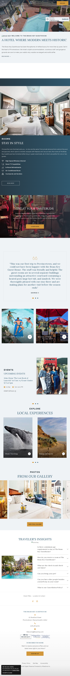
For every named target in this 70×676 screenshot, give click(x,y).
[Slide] (33, 403)
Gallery (57, 8)
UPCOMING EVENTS (14, 373)
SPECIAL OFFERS (51, 324)
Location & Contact (39, 596)
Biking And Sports (48, 438)
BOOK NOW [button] (62, 3)
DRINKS (35, 205)
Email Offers (27, 596)
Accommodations (19, 8)
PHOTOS (35, 472)
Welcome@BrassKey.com (35, 632)
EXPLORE (35, 409)
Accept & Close (7, 672)
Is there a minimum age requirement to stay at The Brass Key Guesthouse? (50, 549)
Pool (34, 8)
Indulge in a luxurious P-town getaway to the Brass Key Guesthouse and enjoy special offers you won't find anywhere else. (51, 332)
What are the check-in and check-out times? (50, 567)
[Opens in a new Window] (41, 636)
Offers (45, 8)
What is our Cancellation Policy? (50, 587)
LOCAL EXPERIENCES (35, 413)
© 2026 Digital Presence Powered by (31, 666)
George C (35, 293)
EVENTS (8, 370)
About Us (13, 8)
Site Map (35, 663)
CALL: (3, 1)
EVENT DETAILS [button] (9, 391)
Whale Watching (13, 438)
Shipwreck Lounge (39, 8)
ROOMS (6, 139)
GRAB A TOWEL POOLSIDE (15, 322)
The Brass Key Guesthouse (35, 612)
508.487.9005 (4, 4)
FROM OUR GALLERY (35, 476)
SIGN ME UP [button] (36, 654)
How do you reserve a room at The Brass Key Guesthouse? (50, 558)
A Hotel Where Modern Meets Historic (34, 40)
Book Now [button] (11, 183)
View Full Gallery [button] (34, 525)
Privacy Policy (26, 663)
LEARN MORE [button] (37, 227)
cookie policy (15, 670)
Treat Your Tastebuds (35, 208)
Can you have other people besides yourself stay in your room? (50, 580)
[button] (3, 465)
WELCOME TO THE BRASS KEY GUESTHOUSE (29, 36)
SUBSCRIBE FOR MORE (35, 643)
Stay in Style (12, 143)
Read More (5, 56)
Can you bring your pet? (46, 574)
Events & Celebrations (27, 8)
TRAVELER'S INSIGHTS (35, 539)
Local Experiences (51, 8)
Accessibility (44, 663)
